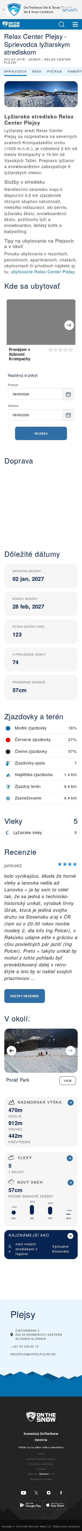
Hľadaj (41, 433)
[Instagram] (49, 1493)
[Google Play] (30, 1504)
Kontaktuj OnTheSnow (41, 1433)
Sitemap (41, 1469)
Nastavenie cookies (41, 1479)
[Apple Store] (55, 1504)
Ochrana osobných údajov (41, 1459)
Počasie (54, 71)
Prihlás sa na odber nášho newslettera (41, 1447)
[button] (61, 24)
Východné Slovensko (60, 1249)
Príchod (13, 385)
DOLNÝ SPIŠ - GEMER (22, 59)
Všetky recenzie (24, 996)
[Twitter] (36, 1493)
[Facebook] (61, 1493)
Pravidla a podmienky (41, 1464)
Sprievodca (15, 71)
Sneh (37, 71)
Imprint (41, 1453)
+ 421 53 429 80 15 (24, 1346)
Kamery (75, 71)
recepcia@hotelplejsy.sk (33, 1354)
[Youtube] (23, 1493)
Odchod (13, 406)
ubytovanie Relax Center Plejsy (42, 271)
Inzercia (41, 1440)
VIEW (68, 1080)
